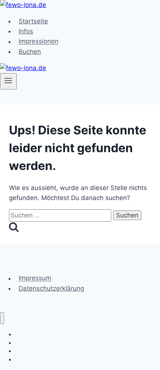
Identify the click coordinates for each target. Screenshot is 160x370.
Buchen (30, 51)
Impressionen (38, 41)
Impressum (35, 278)
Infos (26, 31)
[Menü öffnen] (8, 81)
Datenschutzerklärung (51, 288)
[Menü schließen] (2, 318)
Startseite (33, 21)
